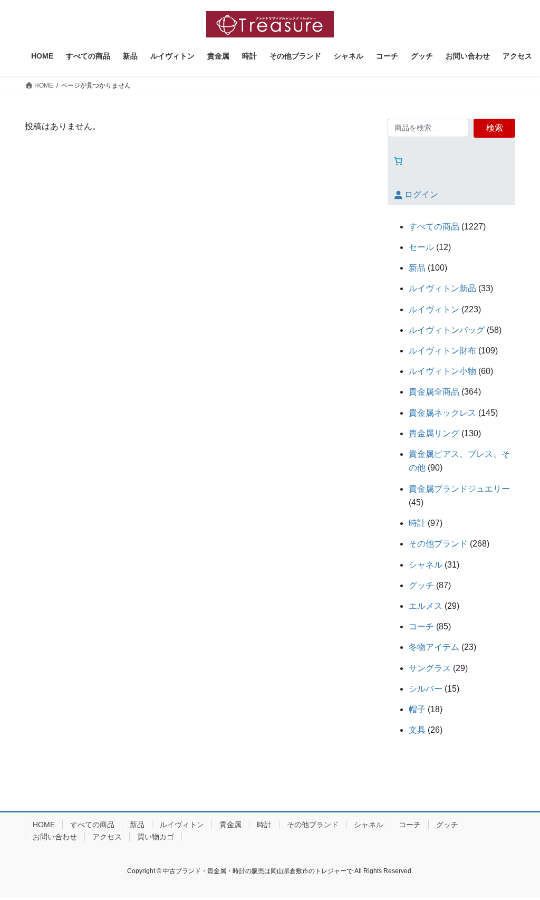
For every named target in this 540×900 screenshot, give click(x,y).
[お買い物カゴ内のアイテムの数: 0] (398, 160)
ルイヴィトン (182, 824)
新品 (137, 824)
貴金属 (230, 824)
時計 (264, 824)
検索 (494, 127)
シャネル (368, 824)
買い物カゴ (155, 836)
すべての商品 (92, 824)
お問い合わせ (55, 836)
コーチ (410, 824)
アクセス (107, 836)
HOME (44, 824)
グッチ (447, 824)
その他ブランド (313, 824)
